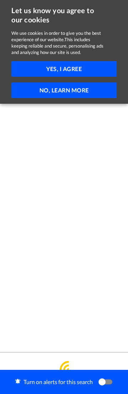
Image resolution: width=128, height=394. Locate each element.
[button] (64, 382)
